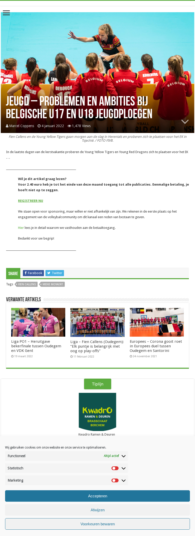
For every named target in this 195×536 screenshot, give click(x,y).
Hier (21, 228)
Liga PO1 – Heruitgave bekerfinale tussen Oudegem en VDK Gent (36, 346)
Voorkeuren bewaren (97, 524)
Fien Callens (27, 284)
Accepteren (97, 496)
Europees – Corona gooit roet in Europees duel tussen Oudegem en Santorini (156, 346)
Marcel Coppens (21, 126)
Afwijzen (98, 510)
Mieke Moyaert (53, 284)
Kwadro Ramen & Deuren (96, 434)
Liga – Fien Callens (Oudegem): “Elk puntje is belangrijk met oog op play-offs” (97, 346)
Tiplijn (97, 383)
